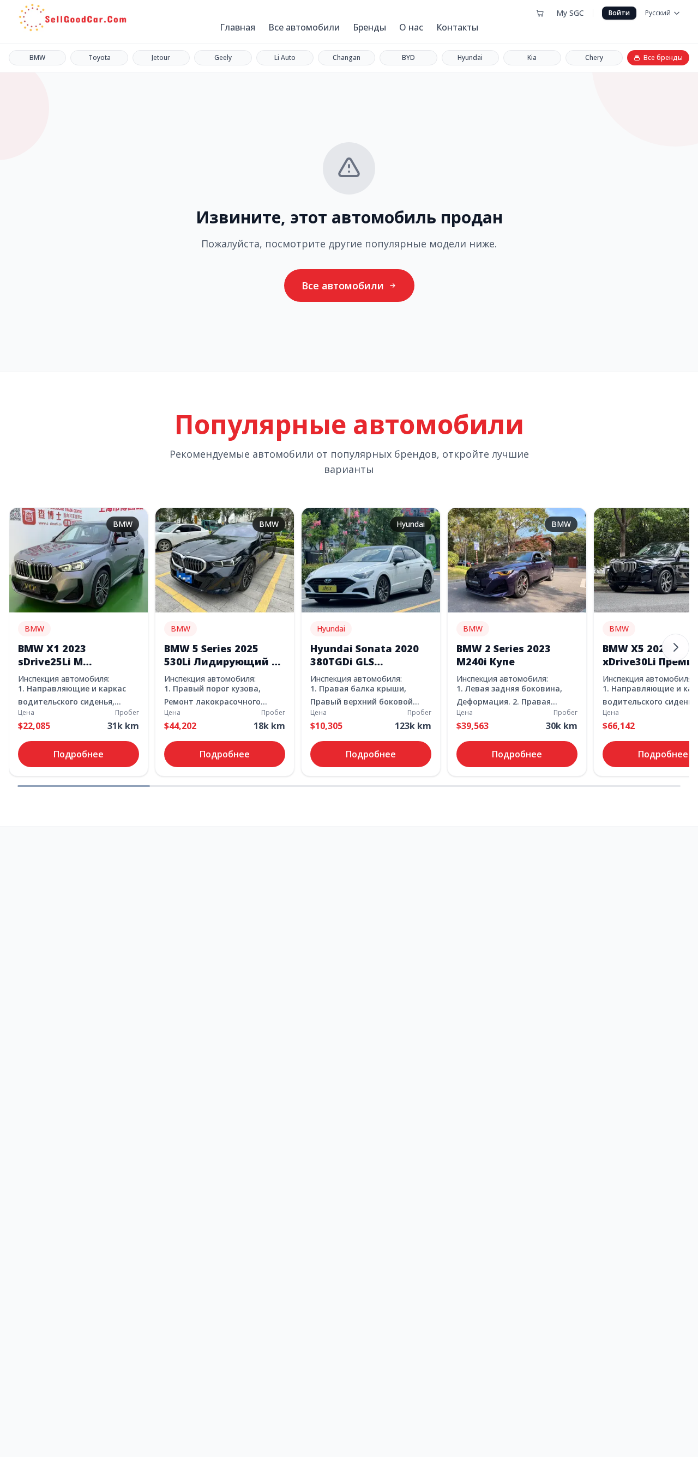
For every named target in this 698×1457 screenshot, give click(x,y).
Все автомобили (304, 27)
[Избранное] (539, 13)
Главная (237, 27)
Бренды (369, 27)
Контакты (457, 27)
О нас (411, 27)
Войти (619, 12)
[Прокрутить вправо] (675, 647)
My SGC (570, 13)
